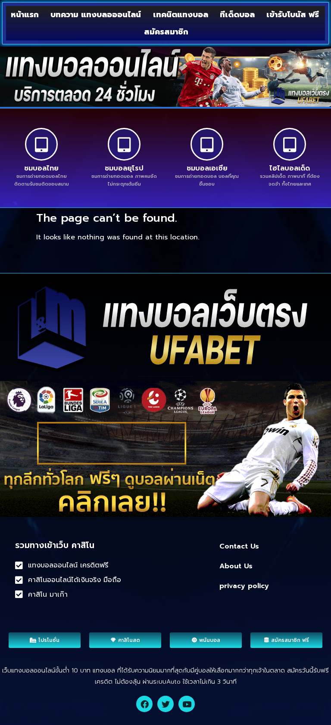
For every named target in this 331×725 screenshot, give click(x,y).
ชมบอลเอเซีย (207, 168)
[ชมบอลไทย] (41, 144)
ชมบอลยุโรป (124, 168)
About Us (236, 566)
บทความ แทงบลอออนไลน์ (95, 15)
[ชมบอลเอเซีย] (206, 144)
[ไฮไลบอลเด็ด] (289, 144)
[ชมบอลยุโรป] (124, 144)
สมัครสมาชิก (166, 32)
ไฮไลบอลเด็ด (289, 168)
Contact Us (239, 546)
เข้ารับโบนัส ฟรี (292, 15)
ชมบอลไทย (41, 168)
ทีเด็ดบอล (237, 15)
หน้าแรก (25, 15)
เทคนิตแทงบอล (180, 15)
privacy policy (244, 586)
